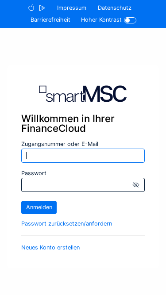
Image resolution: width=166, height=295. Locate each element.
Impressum (71, 7)
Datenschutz (114, 7)
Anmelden (39, 207)
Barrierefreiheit (50, 19)
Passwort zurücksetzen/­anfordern (66, 223)
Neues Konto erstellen (50, 247)
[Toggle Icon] (130, 20)
